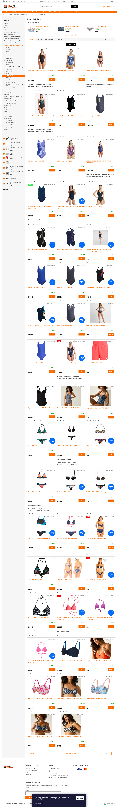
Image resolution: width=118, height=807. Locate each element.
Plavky (7, 73)
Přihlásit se (30, 797)
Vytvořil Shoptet (111, 803)
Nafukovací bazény (10, 82)
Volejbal (6, 111)
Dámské (6, 23)
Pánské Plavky (9, 80)
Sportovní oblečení (10, 122)
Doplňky (8, 53)
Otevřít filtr (71, 44)
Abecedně (59, 39)
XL (35, 91)
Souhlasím (80, 798)
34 (28, 554)
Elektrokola (7, 30)
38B (33, 635)
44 (66, 91)
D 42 (33, 224)
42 (63, 91)
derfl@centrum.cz (55, 768)
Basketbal (6, 114)
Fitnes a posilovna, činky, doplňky (12, 40)
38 (57, 91)
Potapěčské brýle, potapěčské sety (14, 67)
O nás (72, 1)
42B (33, 513)
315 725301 (54, 771)
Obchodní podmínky (45, 1)
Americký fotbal (8, 116)
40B (29, 513)
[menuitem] (6, 12)
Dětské (5, 25)
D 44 (37, 224)
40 (60, 91)
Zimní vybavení (7, 92)
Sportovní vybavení (10, 127)
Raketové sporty (8, 94)
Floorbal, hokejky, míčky (10, 103)
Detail (52, 79)
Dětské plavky (9, 77)
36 (57, 136)
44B (58, 467)
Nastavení (38, 803)
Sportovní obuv (9, 125)
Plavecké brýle (9, 58)
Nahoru (32, 753)
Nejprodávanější (49, 39)
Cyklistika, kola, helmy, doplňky (11, 32)
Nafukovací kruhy (10, 49)
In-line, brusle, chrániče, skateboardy (13, 96)
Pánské (6, 27)
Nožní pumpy (9, 69)
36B (29, 635)
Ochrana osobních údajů (61, 1)
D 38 (29, 224)
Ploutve (7, 47)
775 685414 (54, 773)
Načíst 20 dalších (71, 753)
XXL (90, 383)
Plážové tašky (9, 71)
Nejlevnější (39, 39)
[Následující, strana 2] (110, 753)
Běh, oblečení (7, 105)
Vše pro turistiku (8, 98)
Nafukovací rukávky (11, 88)
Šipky (5, 107)
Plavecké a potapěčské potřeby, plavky (13, 45)
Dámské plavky (10, 75)
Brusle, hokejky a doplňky (10, 101)
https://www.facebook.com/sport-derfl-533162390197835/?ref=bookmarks (59, 777)
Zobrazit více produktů (70, 35)
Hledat (74, 6)
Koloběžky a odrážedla (9, 34)
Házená (6, 109)
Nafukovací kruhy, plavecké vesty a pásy (14, 85)
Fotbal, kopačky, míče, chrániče (11, 38)
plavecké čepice (9, 60)
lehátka (7, 51)
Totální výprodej (8, 120)
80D (87, 554)
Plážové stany (9, 62)
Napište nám (28, 774)
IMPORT (6, 129)
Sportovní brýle (8, 118)
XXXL (39, 91)
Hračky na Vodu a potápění (12, 90)
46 (40, 420)
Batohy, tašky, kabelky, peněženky (12, 36)
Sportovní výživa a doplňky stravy (12, 43)
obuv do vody (9, 56)
